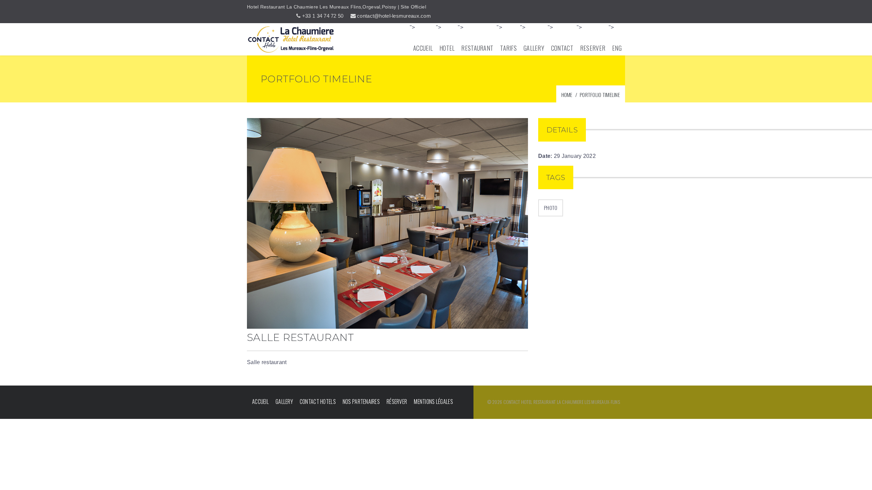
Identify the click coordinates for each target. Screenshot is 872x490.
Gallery (284, 401)
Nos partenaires (361, 401)
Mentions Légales (433, 401)
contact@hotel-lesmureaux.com (394, 16)
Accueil (260, 401)
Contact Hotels (318, 401)
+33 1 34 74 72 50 (323, 16)
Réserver (397, 401)
